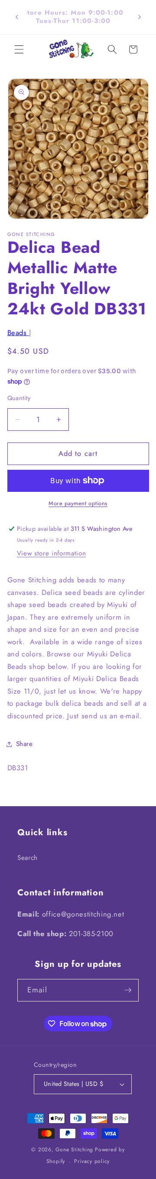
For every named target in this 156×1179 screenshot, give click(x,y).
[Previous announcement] (16, 16)
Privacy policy (92, 1161)
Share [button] (24, 744)
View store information (51, 553)
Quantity (19, 398)
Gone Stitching (74, 1149)
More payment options (78, 503)
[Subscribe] (127, 990)
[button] (19, 49)
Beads (18, 332)
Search (27, 857)
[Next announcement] (139, 16)
